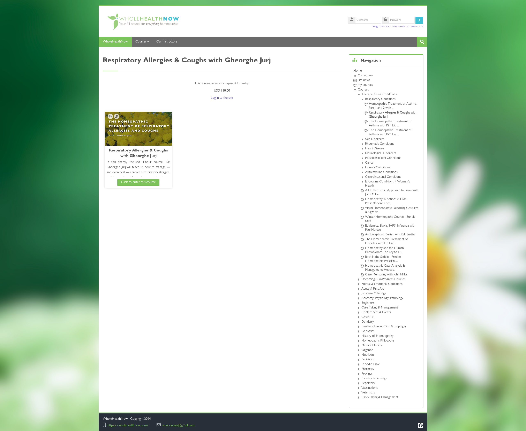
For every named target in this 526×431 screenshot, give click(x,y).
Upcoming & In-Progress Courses (383, 279)
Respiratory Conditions (380, 99)
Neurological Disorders (380, 153)
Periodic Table (370, 364)
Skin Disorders (374, 139)
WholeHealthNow (115, 42)
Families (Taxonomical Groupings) (383, 326)
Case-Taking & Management (379, 397)
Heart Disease (374, 148)
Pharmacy (367, 369)
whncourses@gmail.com (178, 425)
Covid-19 (367, 317)
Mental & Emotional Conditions (382, 284)
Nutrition (367, 355)
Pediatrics (367, 359)
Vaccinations (369, 388)
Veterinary (368, 392)
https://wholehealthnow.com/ (128, 425)
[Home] (181, 21)
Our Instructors (166, 42)
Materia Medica (371, 345)
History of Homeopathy (377, 336)
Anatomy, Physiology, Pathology (382, 298)
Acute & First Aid (372, 289)
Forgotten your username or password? (397, 26)
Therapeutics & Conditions (379, 94)
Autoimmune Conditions (381, 172)
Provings (367, 374)
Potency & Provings (374, 378)
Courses (140, 42)
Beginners (367, 303)
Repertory (368, 383)
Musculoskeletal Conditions (383, 158)
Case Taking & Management (379, 307)
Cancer (370, 163)
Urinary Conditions (377, 167)
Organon (367, 350)
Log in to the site (222, 98)
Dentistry (367, 322)
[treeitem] (386, 234)
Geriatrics (367, 331)
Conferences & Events (376, 312)
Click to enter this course (138, 182)
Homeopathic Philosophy (377, 341)
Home (357, 71)
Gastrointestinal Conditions (383, 177)
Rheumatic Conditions (379, 144)
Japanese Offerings (373, 293)
